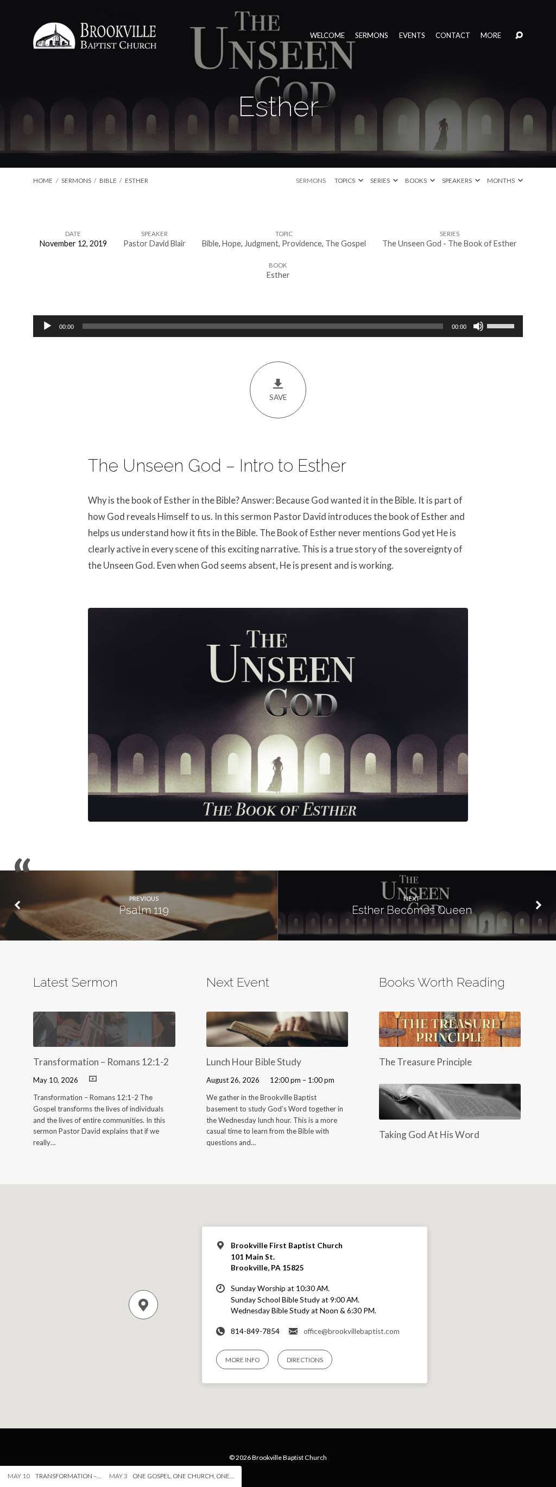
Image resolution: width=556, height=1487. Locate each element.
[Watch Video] (93, 1078)
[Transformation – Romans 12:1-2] (104, 1039)
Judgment (261, 243)
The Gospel (345, 243)
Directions (305, 1359)
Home (43, 180)
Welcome (327, 35)
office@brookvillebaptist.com (352, 1331)
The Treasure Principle (425, 1061)
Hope (231, 243)
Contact (452, 35)
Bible (108, 180)
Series (380, 180)
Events (412, 35)
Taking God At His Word (429, 1134)
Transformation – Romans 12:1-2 (101, 1061)
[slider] (502, 325)
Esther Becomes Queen (412, 910)
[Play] (47, 326)
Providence (302, 243)
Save (278, 397)
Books (416, 180)
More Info (242, 1359)
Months (501, 180)
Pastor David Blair (154, 243)
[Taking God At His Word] (450, 1112)
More (491, 35)
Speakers (457, 180)
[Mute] (478, 326)
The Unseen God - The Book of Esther (449, 243)
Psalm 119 (144, 910)
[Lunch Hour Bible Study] (277, 1039)
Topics (345, 180)
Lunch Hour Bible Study (253, 1061)
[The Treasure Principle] (450, 1039)
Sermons (371, 35)
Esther (136, 180)
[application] (277, 326)
